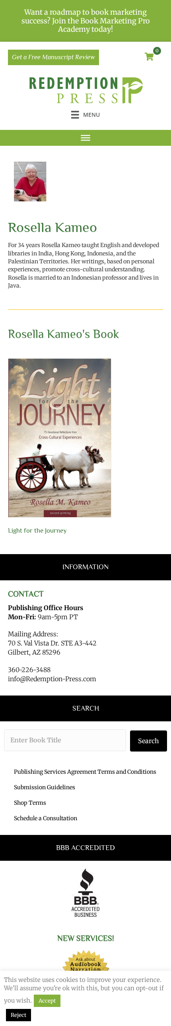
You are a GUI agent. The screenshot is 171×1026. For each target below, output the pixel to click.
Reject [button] (18, 1015)
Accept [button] (47, 1000)
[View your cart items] (149, 57)
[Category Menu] (85, 137)
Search (148, 741)
